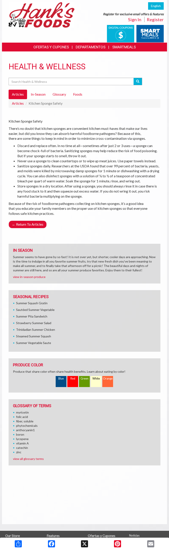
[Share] (18, 543)
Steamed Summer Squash (33, 336)
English (156, 6)
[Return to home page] (41, 14)
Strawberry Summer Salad (33, 323)
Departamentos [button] (90, 47)
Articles (18, 103)
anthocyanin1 (25, 430)
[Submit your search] (138, 81)
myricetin (22, 412)
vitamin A (22, 443)
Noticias (134, 535)
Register (155, 19)
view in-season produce (29, 277)
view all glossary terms (28, 459)
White (96, 378)
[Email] (150, 543)
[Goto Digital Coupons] (120, 33)
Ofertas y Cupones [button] (51, 47)
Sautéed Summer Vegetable (35, 310)
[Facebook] (51, 543)
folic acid (22, 417)
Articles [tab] (18, 94)
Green (84, 378)
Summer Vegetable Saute (33, 343)
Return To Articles (27, 224)
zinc (18, 452)
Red (72, 378)
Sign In (134, 19)
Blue (61, 378)
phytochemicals (27, 425)
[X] (84, 543)
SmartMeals (124, 47)
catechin (22, 448)
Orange (108, 378)
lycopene (22, 439)
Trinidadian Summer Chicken (35, 329)
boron (20, 434)
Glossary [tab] (59, 94)
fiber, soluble (24, 421)
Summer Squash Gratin (32, 303)
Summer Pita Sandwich (31, 316)
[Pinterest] (117, 543)
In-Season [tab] (38, 94)
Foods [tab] (77, 94)
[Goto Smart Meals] (150, 33)
